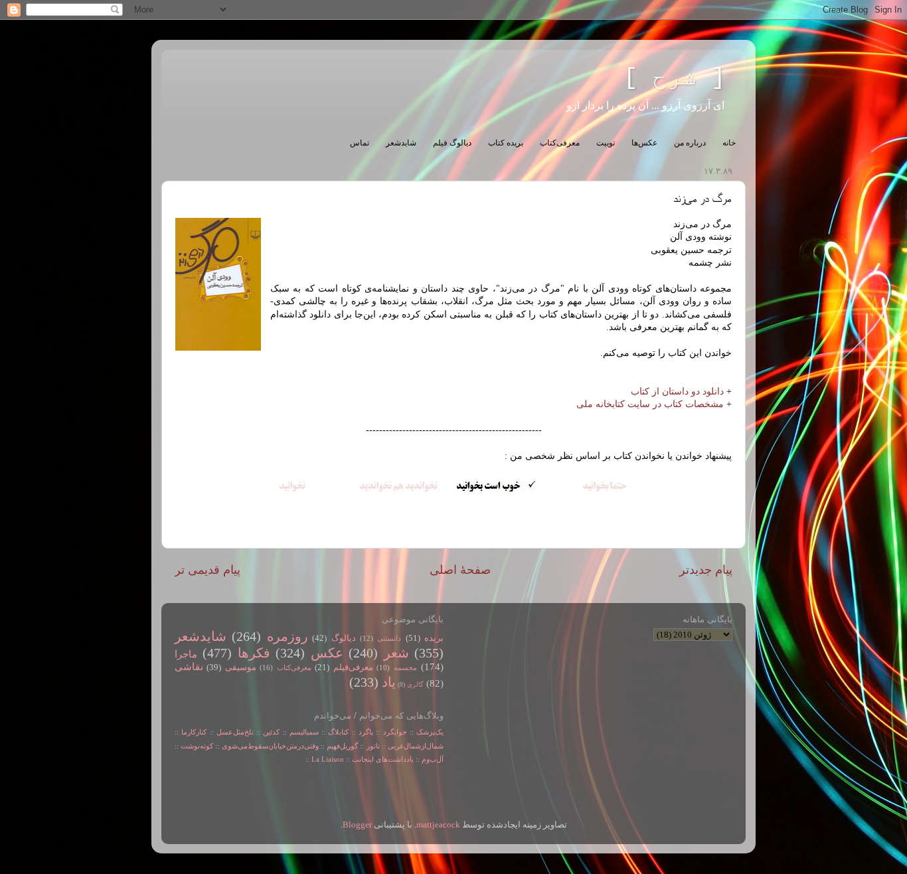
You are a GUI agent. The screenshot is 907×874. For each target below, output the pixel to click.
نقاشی (189, 666)
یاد (389, 682)
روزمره (287, 636)
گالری (415, 684)
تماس (359, 142)
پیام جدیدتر (705, 569)
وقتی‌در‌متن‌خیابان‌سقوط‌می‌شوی (270, 746)
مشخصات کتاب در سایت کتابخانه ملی (650, 404)
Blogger (357, 825)
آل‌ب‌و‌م (433, 759)
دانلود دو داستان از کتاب (677, 391)
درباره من (690, 142)
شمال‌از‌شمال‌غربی (416, 746)
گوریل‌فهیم (342, 746)
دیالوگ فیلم (452, 142)
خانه (729, 142)
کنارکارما (193, 732)
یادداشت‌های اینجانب (383, 759)
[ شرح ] (674, 78)
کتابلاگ (338, 732)
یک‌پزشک (430, 732)
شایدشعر (401, 142)
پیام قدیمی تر (207, 569)
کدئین (271, 732)
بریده (434, 638)
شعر (396, 653)
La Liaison (327, 759)
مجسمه (405, 667)
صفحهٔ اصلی (460, 569)
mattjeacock (438, 825)
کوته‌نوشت (197, 746)
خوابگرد (393, 732)
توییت (605, 142)
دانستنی (389, 638)
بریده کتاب (505, 142)
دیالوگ (343, 638)
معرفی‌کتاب (560, 142)
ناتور (373, 746)
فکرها (254, 653)
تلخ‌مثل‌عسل (235, 732)
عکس (327, 653)
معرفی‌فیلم (353, 667)
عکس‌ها (644, 142)
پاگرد (364, 732)
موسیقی (240, 667)
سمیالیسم (304, 732)
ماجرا (186, 654)
